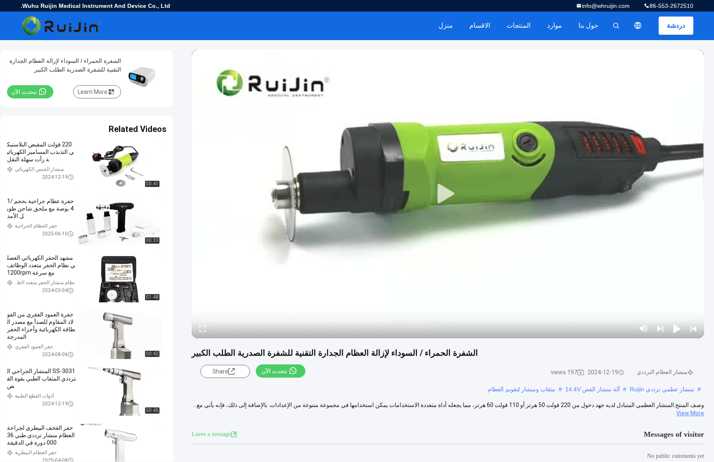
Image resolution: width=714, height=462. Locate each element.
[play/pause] (677, 328)
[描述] (638, 26)
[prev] (693, 328)
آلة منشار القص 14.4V (592, 389)
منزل (445, 25)
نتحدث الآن (274, 371)
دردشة (676, 25)
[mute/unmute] (643, 328)
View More (690, 413)
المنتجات (519, 25)
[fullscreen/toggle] (202, 328)
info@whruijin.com (606, 5)
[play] (448, 194)
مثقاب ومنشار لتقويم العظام (521, 389)
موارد (554, 25)
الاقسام (479, 25)
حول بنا (588, 25)
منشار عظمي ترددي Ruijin (662, 389)
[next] (660, 328)
